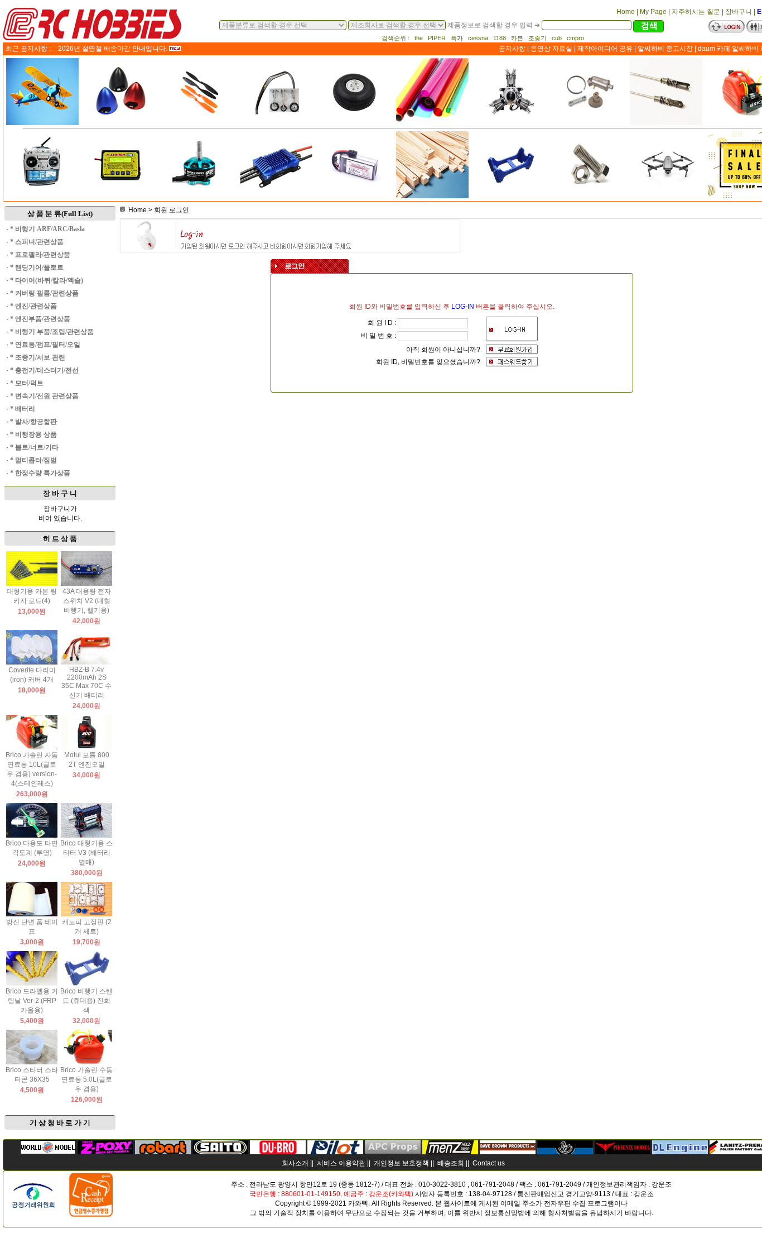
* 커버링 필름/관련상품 (44, 293)
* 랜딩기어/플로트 (37, 267)
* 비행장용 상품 (33, 434)
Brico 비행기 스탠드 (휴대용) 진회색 (86, 1000)
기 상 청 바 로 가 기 (60, 1123)
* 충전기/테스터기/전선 (44, 370)
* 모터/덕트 (27, 383)
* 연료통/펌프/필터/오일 (45, 344)
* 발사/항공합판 (33, 422)
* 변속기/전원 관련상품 (44, 396)
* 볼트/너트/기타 (34, 447)
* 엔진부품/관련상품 (40, 319)
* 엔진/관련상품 (33, 306)
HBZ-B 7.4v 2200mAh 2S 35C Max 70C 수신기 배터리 (86, 682)
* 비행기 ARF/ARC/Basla (47, 229)
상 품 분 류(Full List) (60, 213)
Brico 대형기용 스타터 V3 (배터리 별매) (86, 852)
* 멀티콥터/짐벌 (33, 460)
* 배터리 (22, 409)
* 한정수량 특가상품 (40, 473)
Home (137, 210)
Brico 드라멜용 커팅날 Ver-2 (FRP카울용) (32, 1000)
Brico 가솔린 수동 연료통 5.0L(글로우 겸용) (86, 1079)
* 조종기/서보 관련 (37, 357)
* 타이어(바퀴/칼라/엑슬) (46, 280)
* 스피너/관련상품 (37, 242)
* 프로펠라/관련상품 (40, 255)
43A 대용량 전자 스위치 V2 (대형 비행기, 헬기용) (86, 600)
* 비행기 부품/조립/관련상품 (52, 332)
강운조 (662, 1184)
